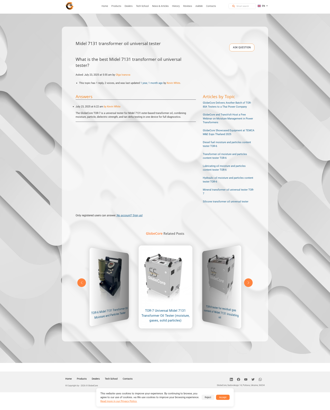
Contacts (128, 378)
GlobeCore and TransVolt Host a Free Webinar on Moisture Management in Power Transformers (228, 118)
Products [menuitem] (116, 6)
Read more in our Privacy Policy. (118, 401)
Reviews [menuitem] (187, 6)
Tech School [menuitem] (142, 6)
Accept (223, 397)
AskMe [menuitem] (199, 6)
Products (82, 378)
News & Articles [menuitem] (160, 6)
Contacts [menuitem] (211, 6)
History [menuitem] (176, 6)
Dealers (96, 378)
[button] (248, 282)
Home (68, 378)
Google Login (165, 143)
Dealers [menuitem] (129, 6)
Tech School (111, 378)
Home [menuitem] (105, 6)
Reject (208, 397)
